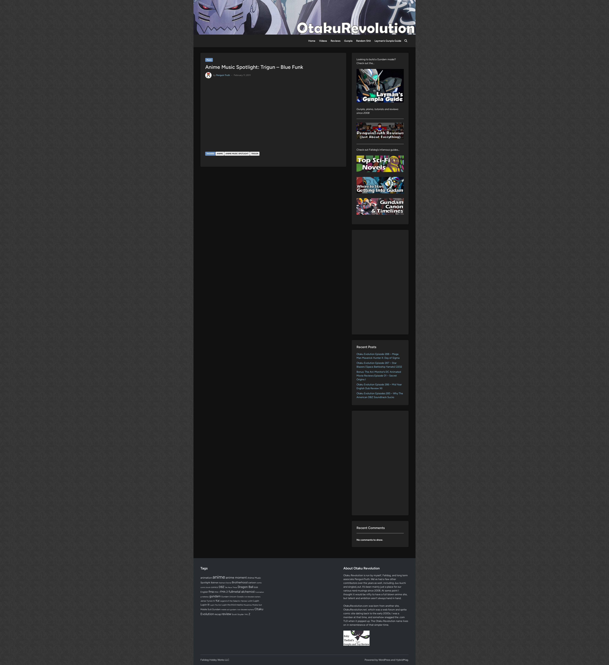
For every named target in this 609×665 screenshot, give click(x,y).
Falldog (387, 575)
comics (214, 587)
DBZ (221, 587)
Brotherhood (240, 582)
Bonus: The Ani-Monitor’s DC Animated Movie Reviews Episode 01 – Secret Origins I (379, 375)
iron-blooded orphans (252, 597)
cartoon (252, 582)
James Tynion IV (207, 601)
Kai (217, 600)
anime (220, 153)
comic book (205, 587)
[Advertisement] (380, 282)
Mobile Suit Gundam (210, 609)
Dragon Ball (245, 587)
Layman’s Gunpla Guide (388, 40)
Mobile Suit (257, 605)
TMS (246, 614)
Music (209, 60)
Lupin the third (229, 604)
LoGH (250, 601)
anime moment (236, 577)
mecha (239, 604)
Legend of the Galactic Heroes (233, 601)
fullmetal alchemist (242, 592)
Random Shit (363, 40)
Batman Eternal (225, 583)
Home (311, 40)
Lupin (256, 600)
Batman (215, 582)
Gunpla (348, 40)
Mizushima (247, 605)
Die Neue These (231, 587)
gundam (215, 596)
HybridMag (402, 659)
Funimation (259, 592)
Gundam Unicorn (228, 596)
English (204, 591)
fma (211, 592)
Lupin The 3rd (215, 605)
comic (259, 583)
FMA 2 (224, 591)
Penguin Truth (223, 75)
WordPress (384, 659)
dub (256, 587)
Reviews (335, 40)
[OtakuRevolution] (304, 17)
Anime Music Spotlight (237, 153)
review (226, 614)
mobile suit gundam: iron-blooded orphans (237, 610)
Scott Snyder (238, 614)
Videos (323, 40)
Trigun (254, 153)
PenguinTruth (362, 579)
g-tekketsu (204, 597)
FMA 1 (216, 592)
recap (218, 614)
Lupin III (204, 604)
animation (206, 577)
